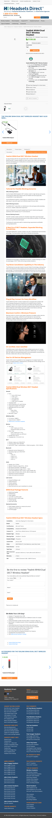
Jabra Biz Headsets (8, 803)
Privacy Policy (32, 815)
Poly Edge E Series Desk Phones (34, 750)
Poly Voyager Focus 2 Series (33, 737)
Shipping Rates (7, 741)
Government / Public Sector (10, 746)
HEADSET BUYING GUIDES (12, 706)
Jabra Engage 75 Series (9, 765)
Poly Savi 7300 (30, 729)
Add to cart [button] (9, 143)
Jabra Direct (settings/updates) (11, 730)
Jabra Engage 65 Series (9, 767)
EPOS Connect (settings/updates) (12, 734)
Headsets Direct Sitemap (10, 753)
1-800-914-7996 (10, 13)
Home (5, 26)
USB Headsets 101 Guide (10, 715)
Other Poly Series (32, 742)
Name (9, 587)
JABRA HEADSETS (9, 761)
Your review (10, 580)
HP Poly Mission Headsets (34, 708)
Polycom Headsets (31, 808)
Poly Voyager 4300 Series (32, 736)
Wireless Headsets (32, 770)
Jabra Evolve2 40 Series (9, 796)
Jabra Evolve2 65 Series (9, 791)
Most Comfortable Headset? (11, 722)
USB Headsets (30, 796)
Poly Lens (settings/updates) (11, 729)
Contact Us (32, 697)
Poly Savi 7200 (30, 731)
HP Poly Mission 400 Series (33, 713)
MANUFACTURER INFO (11, 725)
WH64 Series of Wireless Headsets (17, 421)
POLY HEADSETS (31, 706)
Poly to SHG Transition (32, 765)
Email (8, 592)
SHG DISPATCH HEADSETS (34, 761)
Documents (9, 152)
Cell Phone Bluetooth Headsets (34, 774)
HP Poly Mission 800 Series (33, 710)
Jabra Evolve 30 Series (9, 781)
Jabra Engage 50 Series (9, 770)
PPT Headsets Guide (9, 718)
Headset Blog (7, 748)
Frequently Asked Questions (9, 3)
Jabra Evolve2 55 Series (9, 793)
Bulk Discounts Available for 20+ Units (35, 53)
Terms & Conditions (41, 815)
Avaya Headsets (30, 804)
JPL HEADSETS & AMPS (33, 755)
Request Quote (7, 1)
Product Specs (18, 149)
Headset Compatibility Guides (25, 1)
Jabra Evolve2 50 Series (9, 794)
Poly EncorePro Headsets (32, 744)
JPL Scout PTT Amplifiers (32, 756)
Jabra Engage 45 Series (9, 772)
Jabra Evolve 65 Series (9, 779)
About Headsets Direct (9, 751)
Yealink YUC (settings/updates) (11, 732)
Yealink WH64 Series (9, 808)
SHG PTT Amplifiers (31, 763)
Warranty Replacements (10, 727)
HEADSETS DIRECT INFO (11, 737)
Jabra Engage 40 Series (9, 774)
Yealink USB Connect (18, 363)
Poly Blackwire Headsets (34, 717)
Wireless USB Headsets (32, 781)
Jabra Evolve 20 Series (9, 782)
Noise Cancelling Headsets (33, 782)
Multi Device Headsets (32, 777)
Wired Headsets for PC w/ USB (34, 789)
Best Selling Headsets (32, 799)
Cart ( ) (38, 17)
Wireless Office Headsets (32, 779)
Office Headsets (30, 794)
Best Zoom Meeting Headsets (11, 710)
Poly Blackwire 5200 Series (33, 718)
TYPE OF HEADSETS (32, 768)
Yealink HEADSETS (10, 806)
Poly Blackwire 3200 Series (33, 722)
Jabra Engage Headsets (11, 763)
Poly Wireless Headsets (32, 772)
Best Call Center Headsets (10, 711)
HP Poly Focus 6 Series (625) (33, 739)
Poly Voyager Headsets (33, 734)
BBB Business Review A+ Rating (18, 634)
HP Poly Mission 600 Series (33, 712)
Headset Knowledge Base (10, 750)
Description (9, 149)
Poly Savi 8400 (30, 727)
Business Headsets (31, 797)
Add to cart (35, 50)
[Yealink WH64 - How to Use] (26, 108)
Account (17, 3)
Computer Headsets (18, 26)
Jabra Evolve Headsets (11, 777)
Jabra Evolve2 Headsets (11, 786)
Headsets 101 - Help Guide (10, 743)
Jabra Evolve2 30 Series (9, 798)
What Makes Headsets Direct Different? (36, 152)
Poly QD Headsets (31, 746)
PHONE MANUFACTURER (34, 803)
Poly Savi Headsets (32, 725)
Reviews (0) (27, 149)
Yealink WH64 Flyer (13, 644)
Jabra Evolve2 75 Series (9, 789)
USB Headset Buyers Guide (10, 713)
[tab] (9, 149)
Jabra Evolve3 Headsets (11, 801)
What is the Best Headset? (10, 720)
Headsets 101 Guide (36, 1)
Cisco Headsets (30, 806)
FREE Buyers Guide (14, 1)
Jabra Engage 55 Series (9, 768)
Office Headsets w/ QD (32, 787)
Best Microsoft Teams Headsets (11, 708)
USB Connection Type (29, 45)
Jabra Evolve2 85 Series (9, 787)
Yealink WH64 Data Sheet (15, 642)
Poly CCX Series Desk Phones (33, 751)
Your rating (10, 578)
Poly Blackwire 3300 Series (33, 720)
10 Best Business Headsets (10, 717)
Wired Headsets (31, 786)
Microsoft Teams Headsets (33, 775)
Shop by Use (10, 26)
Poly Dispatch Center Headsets (34, 748)
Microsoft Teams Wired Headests (34, 791)
